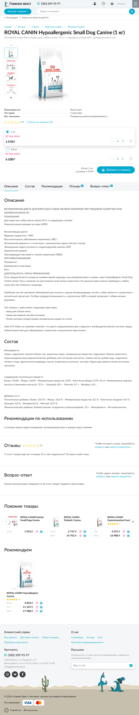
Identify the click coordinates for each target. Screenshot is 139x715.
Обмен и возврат (50, 637)
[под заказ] (41, 531)
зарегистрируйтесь (120, 447)
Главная (8, 27)
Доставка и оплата (29, 637)
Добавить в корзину (118, 170)
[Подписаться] (131, 665)
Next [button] (11, 97)
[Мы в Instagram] (7, 674)
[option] (51, 74)
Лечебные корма (76, 27)
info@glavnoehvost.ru (14, 667)
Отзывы (90, 637)
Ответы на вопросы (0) (40, 122)
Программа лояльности (16, 642)
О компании (77, 637)
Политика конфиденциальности (87, 642)
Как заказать (10, 637)
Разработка (15, 710)
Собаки (35, 27)
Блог (100, 637)
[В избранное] (130, 141)
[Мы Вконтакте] (15, 674)
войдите (99, 447)
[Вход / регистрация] (95, 4)
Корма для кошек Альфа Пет (35, 18)
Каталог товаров (17, 11)
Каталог (21, 27)
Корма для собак (53, 27)
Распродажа (12, 18)
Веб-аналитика (31, 710)
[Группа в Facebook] (22, 674)
